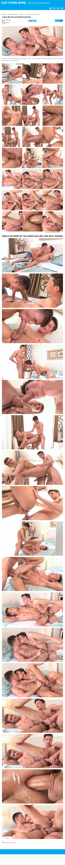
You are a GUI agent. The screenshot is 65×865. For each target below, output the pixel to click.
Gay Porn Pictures (12, 14)
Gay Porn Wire (13, 2)
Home (4, 14)
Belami (21, 14)
